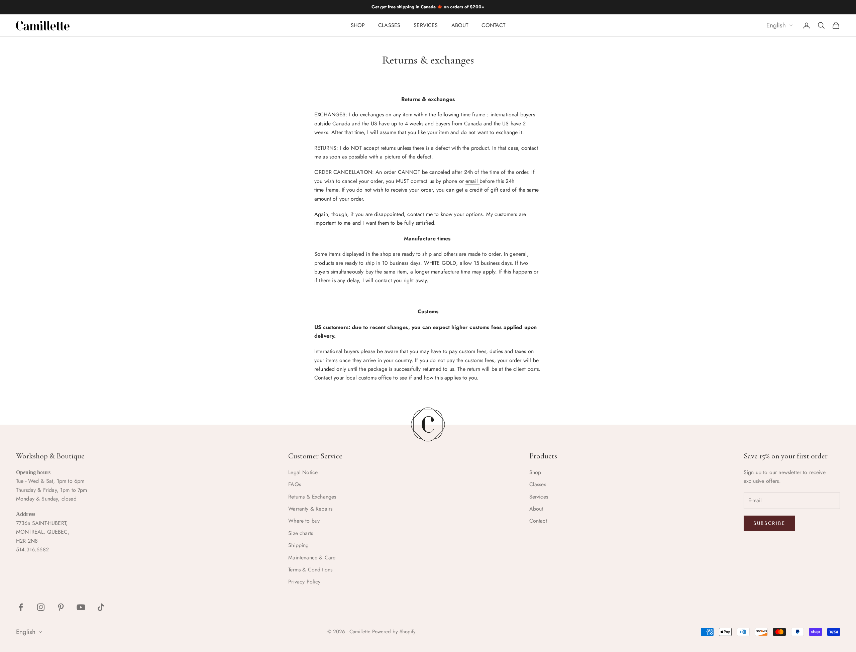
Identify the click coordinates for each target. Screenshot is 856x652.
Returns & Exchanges (312, 497)
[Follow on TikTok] (101, 607)
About (459, 25)
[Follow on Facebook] (20, 607)
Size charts (300, 533)
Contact (493, 25)
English (776, 25)
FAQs (294, 484)
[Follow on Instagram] (40, 607)
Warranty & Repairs (310, 509)
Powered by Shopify (394, 631)
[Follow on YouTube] (81, 607)
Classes (389, 25)
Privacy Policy (304, 581)
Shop (358, 25)
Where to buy (304, 521)
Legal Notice (303, 472)
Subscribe (769, 523)
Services (426, 25)
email (472, 181)
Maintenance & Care (311, 557)
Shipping (298, 545)
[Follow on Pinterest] (61, 607)
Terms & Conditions (310, 569)
